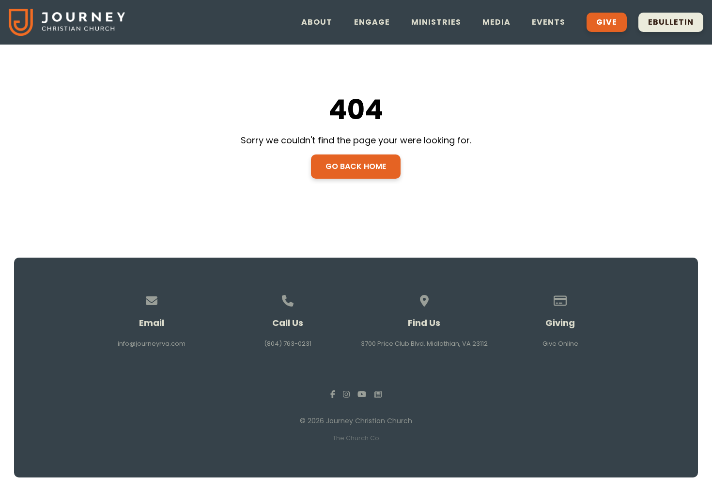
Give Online (560, 343)
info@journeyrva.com (152, 343)
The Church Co (356, 438)
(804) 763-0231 (287, 343)
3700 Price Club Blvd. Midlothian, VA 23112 (424, 343)
